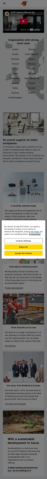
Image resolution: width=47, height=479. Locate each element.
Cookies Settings (23, 241)
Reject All (23, 247)
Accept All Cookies (23, 253)
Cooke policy (34, 234)
